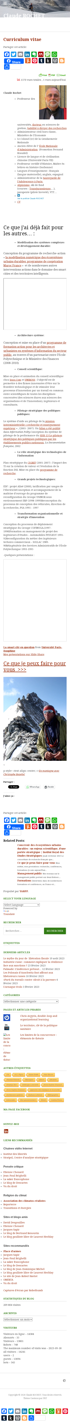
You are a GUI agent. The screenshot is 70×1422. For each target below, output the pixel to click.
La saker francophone (16, 1179)
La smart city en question (18, 647)
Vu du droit (10, 1186)
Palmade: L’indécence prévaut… (22, 969)
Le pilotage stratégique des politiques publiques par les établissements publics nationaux (32, 439)
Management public (30, 873)
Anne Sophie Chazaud (16, 1090)
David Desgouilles (14, 1222)
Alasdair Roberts (13, 1080)
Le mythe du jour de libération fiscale (26, 958)
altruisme (53, 1080)
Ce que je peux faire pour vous (36, 862)
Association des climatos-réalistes (24, 1201)
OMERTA (8, 1279)
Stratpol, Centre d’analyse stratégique (25, 1157)
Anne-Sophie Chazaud (53, 1085)
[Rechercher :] (35, 931)
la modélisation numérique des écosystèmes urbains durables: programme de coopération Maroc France (33, 261)
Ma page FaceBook (16, 1109)
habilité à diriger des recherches (47, 128)
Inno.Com (15, 379)
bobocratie (11, 1100)
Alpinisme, (23, 185)
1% (8, 1075)
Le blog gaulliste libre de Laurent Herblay (28, 1236)
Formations (24, 880)
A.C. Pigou (19, 1075)
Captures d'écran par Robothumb (23, 1290)
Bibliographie (53, 1095)
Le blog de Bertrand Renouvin (21, 1233)
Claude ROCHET (24, 16)
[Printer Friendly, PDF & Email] (52, 75)
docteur (37, 124)
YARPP (24, 891)
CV (18, 201)
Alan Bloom (48, 1075)
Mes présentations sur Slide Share (23, 654)
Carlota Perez (56, 1100)
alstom (41, 1080)
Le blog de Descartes (15, 1182)
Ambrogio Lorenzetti (30, 1085)
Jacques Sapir (11, 1229)
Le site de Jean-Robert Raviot (20, 1276)
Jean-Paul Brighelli (14, 1175)
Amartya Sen (12, 1085)
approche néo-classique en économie (45, 1090)
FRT (45, 1398)
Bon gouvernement (28, 1100)
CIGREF (32, 462)
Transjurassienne (40, 188)
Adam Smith (33, 1075)
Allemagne (29, 1080)
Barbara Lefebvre (35, 1095)
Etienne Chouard (13, 1172)
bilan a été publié (49, 428)
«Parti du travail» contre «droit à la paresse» (29, 979)
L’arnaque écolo (12, 987)
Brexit (43, 1100)
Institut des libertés (15, 1154)
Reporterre (9, 1204)
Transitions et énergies (17, 1208)
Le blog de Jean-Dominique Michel (24, 1269)
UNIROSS (30, 379)
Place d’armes (12, 1251)
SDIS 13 (44, 435)
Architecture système (15, 1095)
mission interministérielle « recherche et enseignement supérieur (31, 425)
